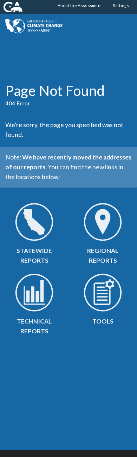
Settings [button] (120, 5)
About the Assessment (80, 5)
